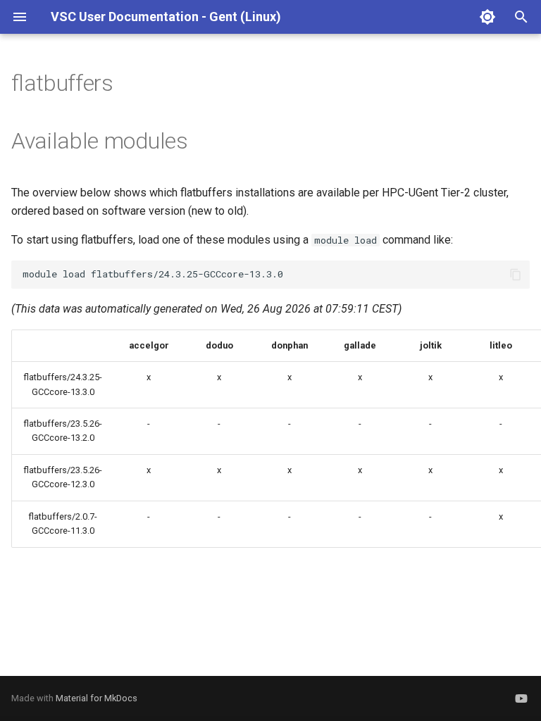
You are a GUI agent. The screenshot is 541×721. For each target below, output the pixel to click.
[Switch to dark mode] (487, 17)
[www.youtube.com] (521, 698)
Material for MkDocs (96, 698)
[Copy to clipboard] (515, 274)
